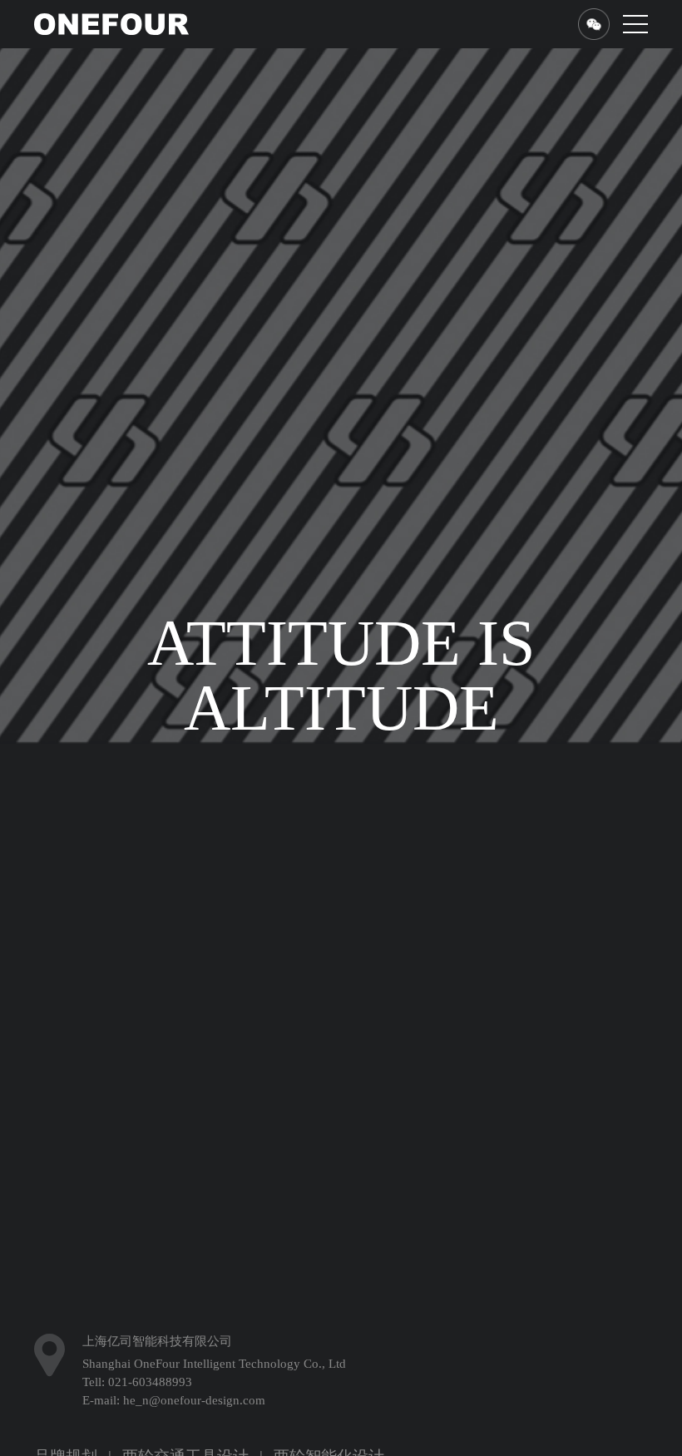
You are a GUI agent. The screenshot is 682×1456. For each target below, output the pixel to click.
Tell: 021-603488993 (137, 1436)
